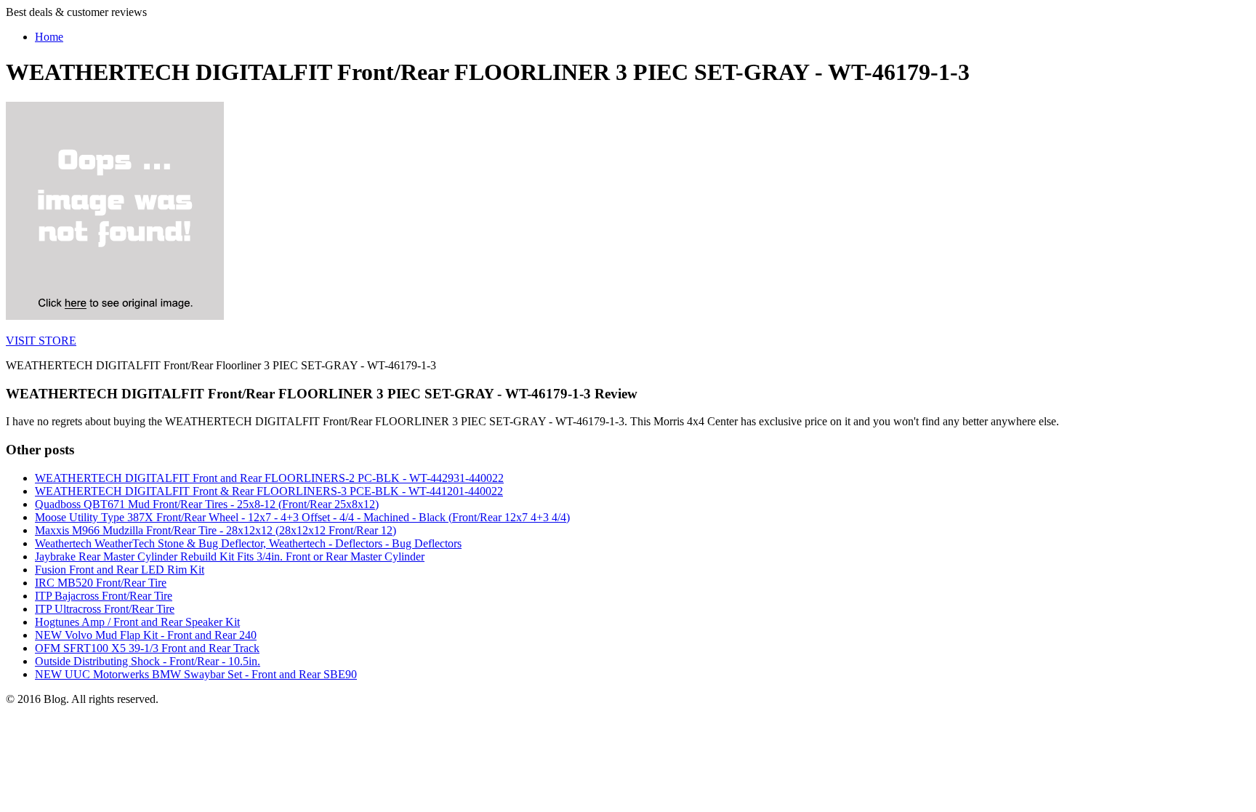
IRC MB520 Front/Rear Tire (100, 582)
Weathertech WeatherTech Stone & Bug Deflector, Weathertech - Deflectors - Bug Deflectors (248, 543)
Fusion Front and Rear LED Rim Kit (119, 569)
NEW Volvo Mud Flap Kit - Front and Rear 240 (146, 635)
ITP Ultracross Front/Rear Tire (104, 609)
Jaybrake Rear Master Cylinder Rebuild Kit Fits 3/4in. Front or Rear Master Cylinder (229, 556)
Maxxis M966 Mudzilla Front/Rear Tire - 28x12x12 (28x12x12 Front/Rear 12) (215, 530)
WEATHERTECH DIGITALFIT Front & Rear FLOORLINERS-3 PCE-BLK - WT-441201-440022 (269, 491)
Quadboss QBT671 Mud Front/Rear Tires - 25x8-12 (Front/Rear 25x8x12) (207, 504)
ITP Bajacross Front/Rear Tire (103, 596)
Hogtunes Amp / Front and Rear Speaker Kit (137, 622)
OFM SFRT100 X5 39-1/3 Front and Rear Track (147, 648)
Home (49, 37)
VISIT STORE (41, 340)
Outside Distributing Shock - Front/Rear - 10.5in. (147, 661)
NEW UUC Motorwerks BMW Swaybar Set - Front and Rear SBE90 (196, 674)
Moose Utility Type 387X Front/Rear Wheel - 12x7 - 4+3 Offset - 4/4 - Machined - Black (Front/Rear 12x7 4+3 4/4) (302, 517)
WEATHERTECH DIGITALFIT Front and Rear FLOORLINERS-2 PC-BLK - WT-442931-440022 (269, 478)
